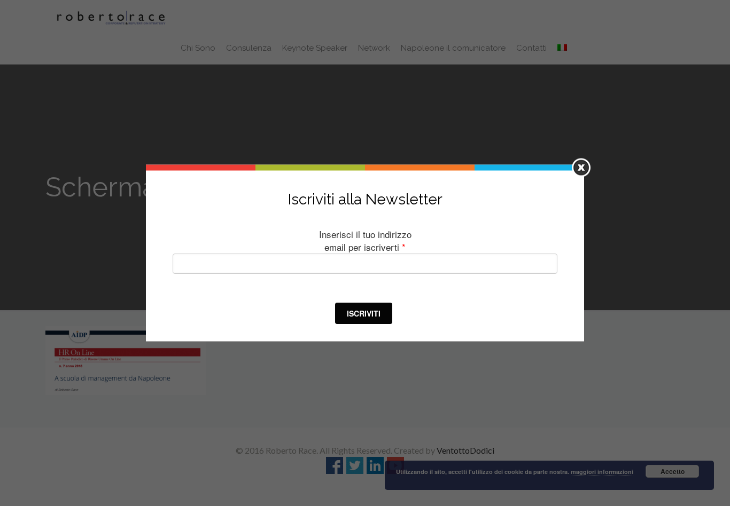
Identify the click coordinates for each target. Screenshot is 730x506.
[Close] (581, 168)
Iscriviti (363, 312)
